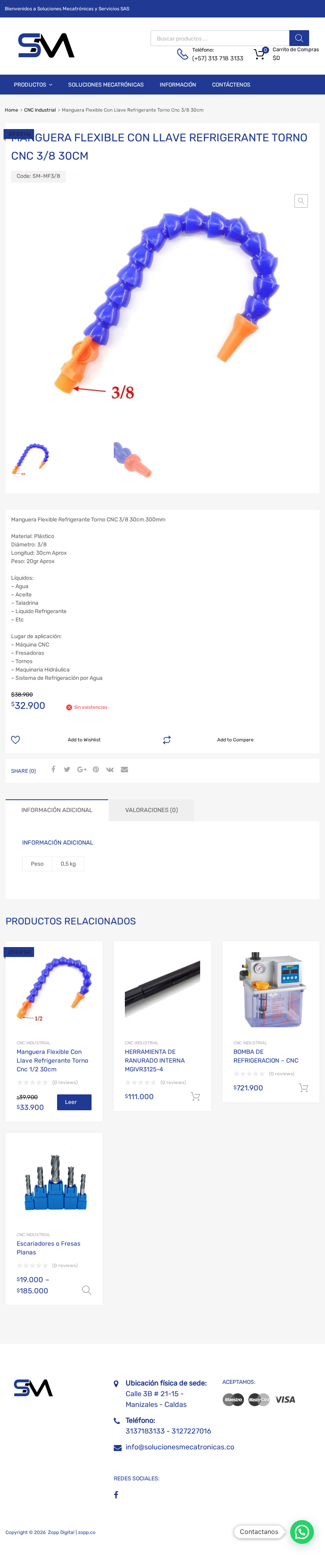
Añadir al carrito (195, 1097)
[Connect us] (116, 1495)
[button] (301, 201)
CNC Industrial (40, 110)
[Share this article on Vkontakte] (109, 770)
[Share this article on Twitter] (66, 770)
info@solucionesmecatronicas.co (180, 1447)
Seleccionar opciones (87, 1290)
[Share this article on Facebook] (52, 770)
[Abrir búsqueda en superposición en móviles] (230, 38)
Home (11, 110)
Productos (30, 84)
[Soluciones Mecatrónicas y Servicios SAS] (45, 56)
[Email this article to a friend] (123, 770)
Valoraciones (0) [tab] (151, 810)
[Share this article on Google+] (80, 770)
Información (178, 84)
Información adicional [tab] (56, 810)
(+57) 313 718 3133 (211, 58)
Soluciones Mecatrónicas (106, 84)
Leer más (70, 1104)
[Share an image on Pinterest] (95, 770)
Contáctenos (231, 84)
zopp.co (87, 1532)
